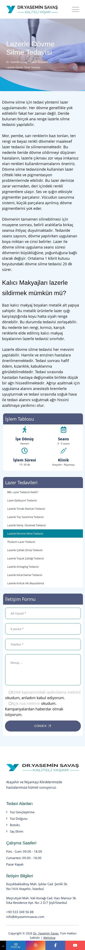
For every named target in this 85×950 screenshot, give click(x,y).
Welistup (49, 938)
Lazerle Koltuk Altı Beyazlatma (25, 583)
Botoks (15, 825)
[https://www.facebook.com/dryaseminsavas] (55, 945)
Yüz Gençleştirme (22, 812)
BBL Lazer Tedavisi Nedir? (22, 492)
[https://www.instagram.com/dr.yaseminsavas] (36, 945)
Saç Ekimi (16, 831)
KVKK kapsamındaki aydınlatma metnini (46, 692)
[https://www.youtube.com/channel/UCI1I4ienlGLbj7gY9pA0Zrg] (75, 945)
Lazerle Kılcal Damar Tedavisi (24, 575)
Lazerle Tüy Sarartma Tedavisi (25, 517)
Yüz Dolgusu (18, 818)
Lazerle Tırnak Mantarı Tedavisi (26, 509)
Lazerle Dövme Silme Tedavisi (25, 533)
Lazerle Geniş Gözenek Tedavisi (26, 525)
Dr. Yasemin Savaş (46, 933)
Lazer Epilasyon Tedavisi (22, 500)
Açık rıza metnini (25, 703)
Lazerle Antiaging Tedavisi (23, 567)
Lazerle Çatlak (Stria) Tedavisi (24, 550)
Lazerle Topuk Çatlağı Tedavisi (25, 558)
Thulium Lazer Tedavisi (21, 542)
